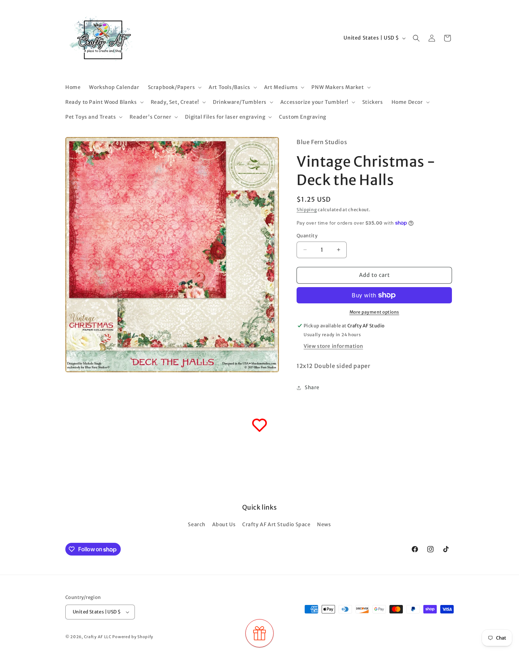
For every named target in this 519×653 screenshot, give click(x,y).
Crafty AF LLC (98, 636)
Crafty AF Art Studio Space (276, 524)
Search (196, 524)
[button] (174, 87)
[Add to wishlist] (259, 425)
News (324, 524)
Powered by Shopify (132, 636)
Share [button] (312, 387)
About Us (224, 524)
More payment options (374, 312)
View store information (333, 346)
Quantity (307, 236)
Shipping (307, 209)
